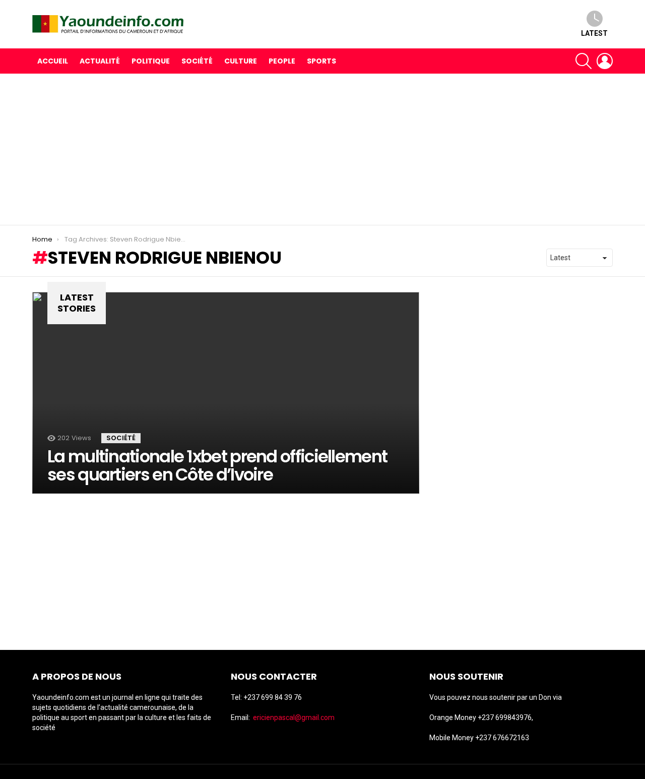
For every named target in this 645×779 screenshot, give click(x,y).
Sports (321, 61)
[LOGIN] (605, 61)
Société (197, 61)
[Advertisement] (322, 149)
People (282, 61)
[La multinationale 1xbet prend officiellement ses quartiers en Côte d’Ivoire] (225, 393)
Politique (151, 61)
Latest (594, 33)
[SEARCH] (583, 61)
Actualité (100, 61)
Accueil (52, 61)
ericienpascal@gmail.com (294, 717)
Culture (240, 61)
